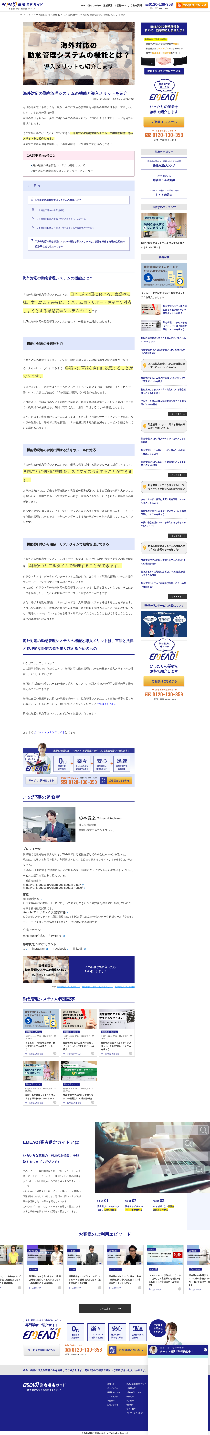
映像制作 (130, 1396)
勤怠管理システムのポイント (68, 987)
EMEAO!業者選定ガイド (136, 1384)
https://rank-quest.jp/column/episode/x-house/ (53, 887)
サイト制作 (131, 1409)
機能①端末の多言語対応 (50, 210)
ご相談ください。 (106, 704)
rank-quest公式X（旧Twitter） (43, 936)
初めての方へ (94, 5)
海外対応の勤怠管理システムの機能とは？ (58, 200)
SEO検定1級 (31, 899)
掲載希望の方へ (113, 1392)
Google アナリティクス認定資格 (44, 912)
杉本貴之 (100, 817)
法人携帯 (130, 1401)
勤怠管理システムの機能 (125, 987)
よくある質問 (135, 5)
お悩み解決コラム (133, 1392)
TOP (83, 5)
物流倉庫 (130, 1405)
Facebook (59, 948)
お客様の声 (120, 5)
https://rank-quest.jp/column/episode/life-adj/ (52, 884)
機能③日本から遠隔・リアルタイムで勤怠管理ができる (65, 227)
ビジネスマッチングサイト (49, 732)
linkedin (78, 948)
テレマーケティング (134, 1413)
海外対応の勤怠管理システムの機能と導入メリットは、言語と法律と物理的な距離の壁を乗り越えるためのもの (80, 244)
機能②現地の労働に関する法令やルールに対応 (61, 219)
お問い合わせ (112, 1405)
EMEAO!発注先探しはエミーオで (97, 1433)
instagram (38, 948)
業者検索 (108, 5)
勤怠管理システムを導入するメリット (97, 987)
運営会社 (111, 1401)
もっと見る (105, 1308)
